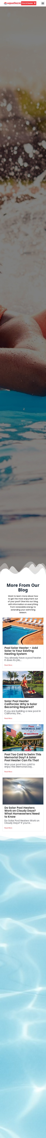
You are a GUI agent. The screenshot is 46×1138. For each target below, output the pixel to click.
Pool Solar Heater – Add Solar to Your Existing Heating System (21, 651)
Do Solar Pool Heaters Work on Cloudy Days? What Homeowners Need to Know (22, 812)
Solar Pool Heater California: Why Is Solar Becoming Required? (20, 704)
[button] (43, 3)
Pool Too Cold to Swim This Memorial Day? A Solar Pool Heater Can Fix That (22, 757)
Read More (8, 665)
